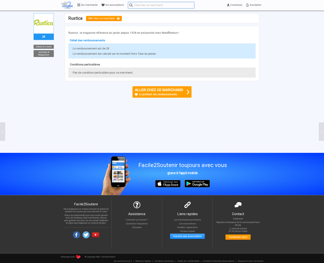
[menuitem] (123, 261)
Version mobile (187, 231)
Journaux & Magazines (43, 53)
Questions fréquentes (137, 223)
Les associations (187, 223)
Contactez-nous (238, 237)
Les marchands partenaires (187, 219)
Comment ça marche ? (137, 219)
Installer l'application (187, 227)
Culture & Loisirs (44, 46)
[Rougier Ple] (2, 131)
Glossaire (137, 227)
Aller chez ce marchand (101, 18)
